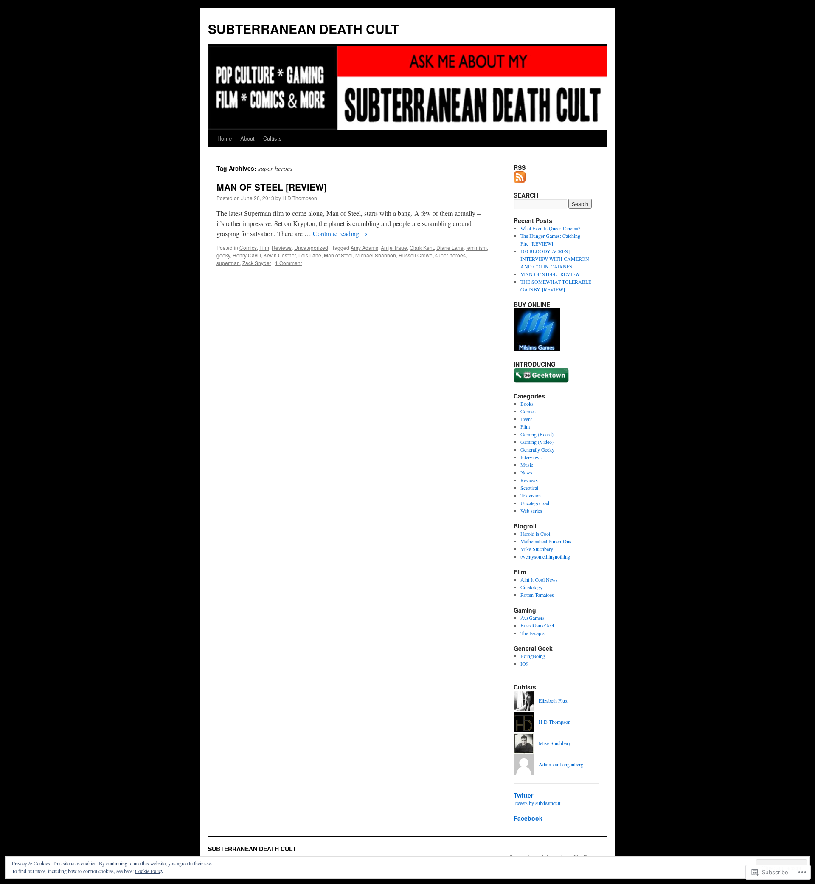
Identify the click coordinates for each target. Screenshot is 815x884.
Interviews (531, 457)
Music (526, 464)
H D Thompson (299, 197)
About (247, 138)
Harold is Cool (535, 533)
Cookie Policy (149, 870)
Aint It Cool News (539, 579)
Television (530, 495)
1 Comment (288, 262)
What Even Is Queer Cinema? (550, 228)
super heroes (450, 255)
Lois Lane (309, 255)
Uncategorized (311, 247)
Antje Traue (394, 247)
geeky (223, 255)
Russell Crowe (416, 255)
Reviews (282, 247)
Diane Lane (450, 247)
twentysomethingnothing (545, 556)
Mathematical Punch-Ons (545, 541)
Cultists (272, 138)
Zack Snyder (256, 262)
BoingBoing (532, 655)
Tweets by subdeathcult (537, 802)
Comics (248, 247)
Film (264, 247)
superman (228, 262)
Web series (531, 510)
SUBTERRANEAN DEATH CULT (303, 29)
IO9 (524, 663)
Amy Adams (364, 247)
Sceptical (529, 487)
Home (224, 138)
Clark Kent (422, 247)
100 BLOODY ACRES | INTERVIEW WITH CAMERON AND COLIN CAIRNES (554, 259)
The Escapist (533, 633)
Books (527, 403)
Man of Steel (338, 255)
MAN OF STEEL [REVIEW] (271, 187)
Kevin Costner (280, 255)
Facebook (528, 818)
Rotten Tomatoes (537, 594)
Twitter (523, 795)
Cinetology (531, 587)
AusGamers (532, 617)
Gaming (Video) (537, 441)
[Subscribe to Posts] (520, 179)
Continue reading (340, 233)
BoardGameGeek (537, 625)
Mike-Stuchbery (536, 548)
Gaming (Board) (537, 434)
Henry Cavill (247, 255)
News (526, 472)
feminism (476, 247)
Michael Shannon (375, 255)
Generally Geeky (537, 449)
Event (526, 418)
